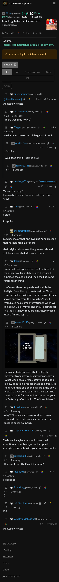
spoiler (10, 221)
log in (23, 54)
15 (6, 33)
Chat (7, 85)
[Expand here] (51, 24)
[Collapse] (6, 94)
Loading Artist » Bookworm (21, 21)
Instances (8, 556)
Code (6, 569)
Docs (6, 563)
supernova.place (20, 3)
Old (28, 78)
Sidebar (8, 64)
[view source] (40, 33)
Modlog (7, 550)
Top (17, 72)
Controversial (32, 72)
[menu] (54, 3)
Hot (7, 72)
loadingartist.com (10, 25)
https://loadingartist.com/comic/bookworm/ (28, 45)
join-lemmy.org (11, 576)
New (48, 72)
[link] (12, 33)
